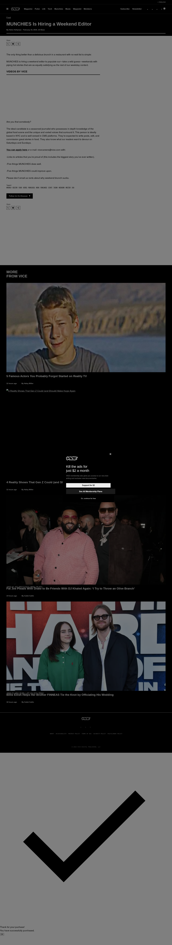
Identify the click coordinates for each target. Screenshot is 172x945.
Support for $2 (88, 485)
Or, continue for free (88, 498)
